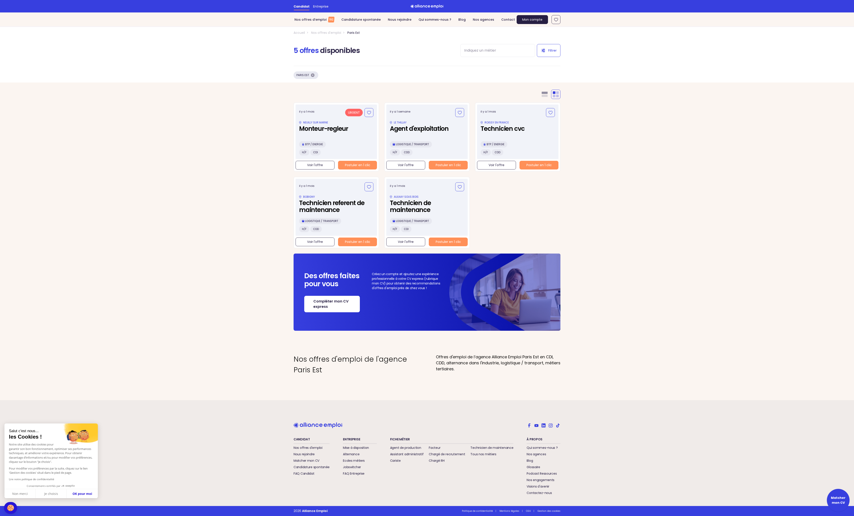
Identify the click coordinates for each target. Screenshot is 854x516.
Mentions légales (509, 511)
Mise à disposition (356, 447)
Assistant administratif (407, 454)
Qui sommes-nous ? (435, 19)
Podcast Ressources (542, 473)
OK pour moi (82, 494)
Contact (508, 19)
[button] (10, 508)
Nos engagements (540, 480)
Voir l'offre (315, 165)
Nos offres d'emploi (326, 32)
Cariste (395, 460)
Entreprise (320, 6)
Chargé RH (436, 460)
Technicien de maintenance (491, 447)
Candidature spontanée (361, 19)
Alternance (351, 454)
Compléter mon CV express (330, 304)
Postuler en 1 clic (357, 165)
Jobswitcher (352, 467)
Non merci (20, 494)
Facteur (434, 447)
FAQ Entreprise (354, 473)
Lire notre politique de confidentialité (31, 479)
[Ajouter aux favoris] (369, 112)
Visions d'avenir (538, 486)
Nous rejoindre (399, 19)
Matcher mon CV (306, 460)
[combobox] (493, 50)
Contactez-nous (539, 493)
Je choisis (51, 494)
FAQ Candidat (304, 473)
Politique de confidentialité (477, 511)
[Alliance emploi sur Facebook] (529, 425)
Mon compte (532, 19)
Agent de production (405, 447)
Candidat (302, 6)
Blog (462, 19)
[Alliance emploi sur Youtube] (536, 425)
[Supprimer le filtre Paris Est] (312, 75)
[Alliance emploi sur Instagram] (550, 425)
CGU (528, 511)
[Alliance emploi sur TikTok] (557, 425)
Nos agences (483, 19)
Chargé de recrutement (447, 454)
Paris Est (353, 32)
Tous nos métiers (483, 454)
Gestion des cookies (549, 511)
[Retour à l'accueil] (427, 6)
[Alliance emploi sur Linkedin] (543, 425)
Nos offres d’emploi (313, 19)
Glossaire (533, 467)
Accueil (299, 32)
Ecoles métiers (354, 460)
